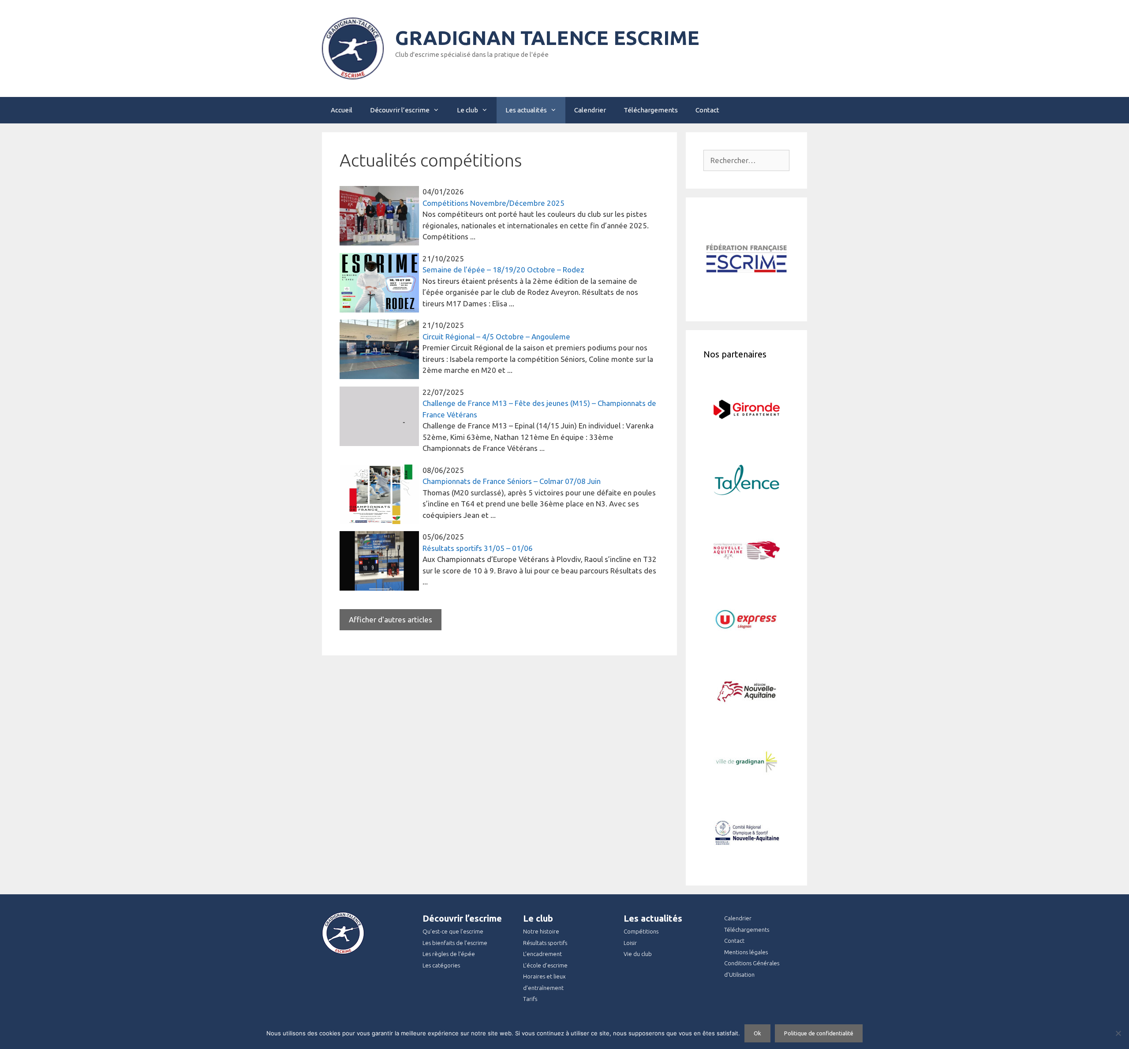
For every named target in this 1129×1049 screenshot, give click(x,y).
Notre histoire (541, 931)
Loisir (630, 943)
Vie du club (638, 954)
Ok (757, 1033)
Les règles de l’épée (448, 954)
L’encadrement (542, 954)
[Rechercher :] (746, 160)
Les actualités (526, 110)
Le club (467, 110)
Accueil (341, 110)
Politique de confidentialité (818, 1033)
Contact (707, 110)
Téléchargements (651, 110)
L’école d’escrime (545, 965)
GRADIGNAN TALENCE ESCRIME (547, 37)
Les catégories (441, 965)
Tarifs (530, 999)
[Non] (1118, 1033)
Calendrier (590, 110)
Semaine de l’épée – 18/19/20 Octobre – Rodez (503, 269)
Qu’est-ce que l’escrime (452, 931)
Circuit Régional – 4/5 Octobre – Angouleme (496, 336)
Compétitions (641, 931)
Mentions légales (746, 952)
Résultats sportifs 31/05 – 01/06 (477, 548)
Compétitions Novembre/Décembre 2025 (493, 203)
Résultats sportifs (545, 943)
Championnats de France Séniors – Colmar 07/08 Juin (511, 481)
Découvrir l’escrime (400, 110)
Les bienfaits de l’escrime (454, 943)
